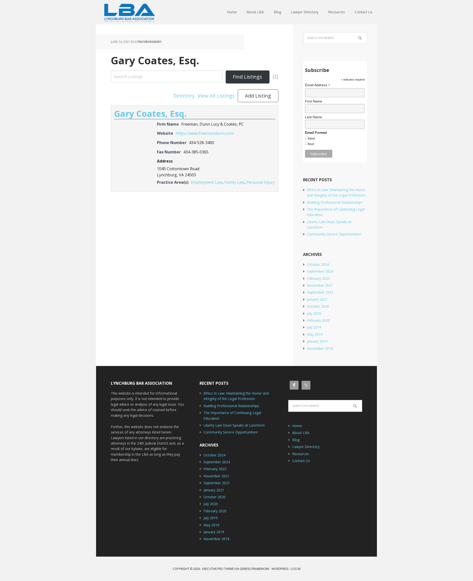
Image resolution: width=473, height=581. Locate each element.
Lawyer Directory (306, 446)
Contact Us (301, 460)
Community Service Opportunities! (334, 234)
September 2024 (320, 271)
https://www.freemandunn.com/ (205, 133)
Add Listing (258, 95)
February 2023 (318, 278)
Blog (296, 439)
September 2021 (320, 292)
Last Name (313, 117)
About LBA (300, 432)
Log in (296, 569)
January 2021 (317, 299)
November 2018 (320, 348)
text (311, 144)
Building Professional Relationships (335, 202)
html (311, 138)
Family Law (234, 182)
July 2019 (314, 327)
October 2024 (318, 264)
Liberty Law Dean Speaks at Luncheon (234, 425)
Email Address (317, 85)
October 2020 (318, 306)
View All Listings (216, 95)
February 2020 (318, 320)
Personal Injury (260, 182)
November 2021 (320, 285)
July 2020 (314, 313)
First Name (313, 101)
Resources (300, 453)
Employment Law (206, 182)
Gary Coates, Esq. (155, 60)
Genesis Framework (254, 569)
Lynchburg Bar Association (128, 12)
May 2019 (315, 334)
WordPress (279, 569)
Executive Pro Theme (218, 569)
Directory (184, 95)
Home (297, 425)
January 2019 (317, 341)
